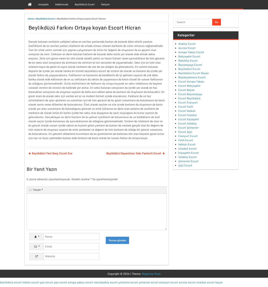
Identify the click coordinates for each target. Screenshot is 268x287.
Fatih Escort (185, 140)
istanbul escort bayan (209, 282)
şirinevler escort (128, 282)
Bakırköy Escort (188, 60)
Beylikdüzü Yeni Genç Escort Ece (52, 153)
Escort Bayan (186, 90)
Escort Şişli (185, 132)
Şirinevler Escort (188, 161)
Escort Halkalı (187, 111)
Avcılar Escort (187, 48)
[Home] (30, 4)
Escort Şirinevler (188, 128)
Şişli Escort (185, 165)
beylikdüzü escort (11, 282)
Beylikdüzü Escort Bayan (193, 73)
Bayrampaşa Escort (190, 65)
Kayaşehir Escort (188, 153)
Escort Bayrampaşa (190, 94)
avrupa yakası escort (80, 282)
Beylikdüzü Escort (45, 18)
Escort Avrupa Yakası (191, 81)
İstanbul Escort (187, 149)
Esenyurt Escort (188, 136)
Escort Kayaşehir (188, 119)
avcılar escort (187, 282)
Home (31, 18)
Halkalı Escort (187, 144)
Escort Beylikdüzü (189, 98)
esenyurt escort (168, 282)
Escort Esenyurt (188, 102)
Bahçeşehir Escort (189, 56)
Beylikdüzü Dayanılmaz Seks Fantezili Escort (133, 153)
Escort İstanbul (187, 115)
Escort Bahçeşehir (189, 86)
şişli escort (46, 282)
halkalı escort (30, 282)
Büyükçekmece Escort (192, 77)
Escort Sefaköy (187, 123)
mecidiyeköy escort (106, 282)
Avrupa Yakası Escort (191, 52)
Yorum (38, 190)
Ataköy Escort (187, 44)
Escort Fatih (185, 107)
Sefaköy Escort (187, 157)
